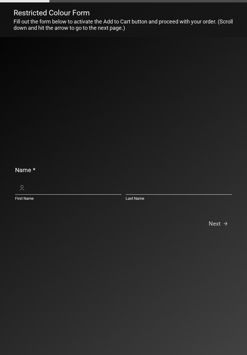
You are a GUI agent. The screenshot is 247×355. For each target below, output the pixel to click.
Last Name (135, 198)
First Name (24, 198)
